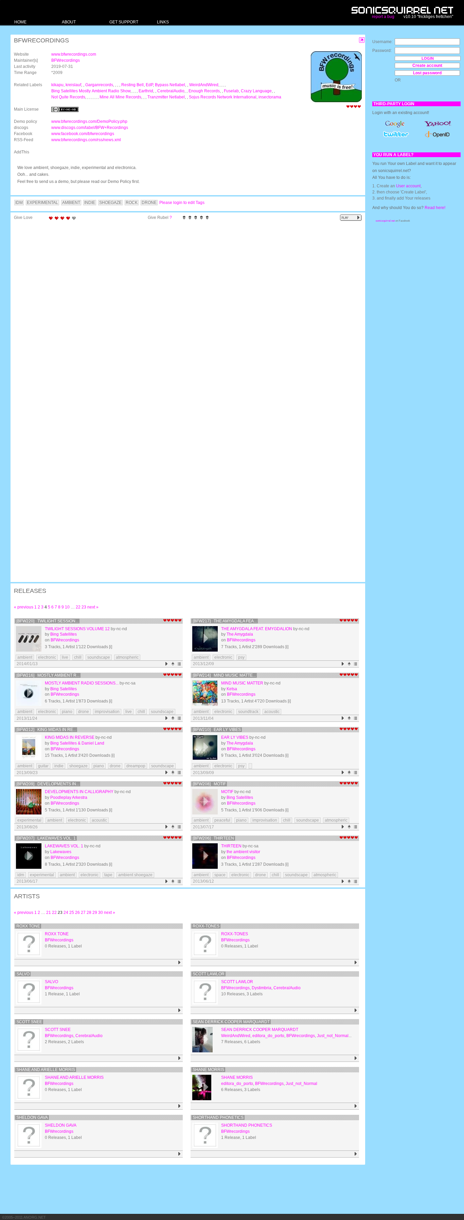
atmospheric (127, 657)
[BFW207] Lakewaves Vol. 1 (46, 838)
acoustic (272, 711)
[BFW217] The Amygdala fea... (225, 621)
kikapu (57, 84)
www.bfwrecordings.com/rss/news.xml (86, 139)
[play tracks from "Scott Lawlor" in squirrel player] (356, 1010)
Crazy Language (256, 91)
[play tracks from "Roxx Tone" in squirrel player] (179, 962)
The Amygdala (240, 634)
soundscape (98, 657)
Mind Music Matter (242, 683)
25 (71, 912)
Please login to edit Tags (181, 202)
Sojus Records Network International (222, 97)
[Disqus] (184, 312)
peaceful (222, 820)
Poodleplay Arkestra (68, 797)
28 (89, 912)
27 (83, 912)
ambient (24, 657)
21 (48, 912)
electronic (47, 657)
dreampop (135, 766)
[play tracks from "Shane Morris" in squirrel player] (356, 1106)
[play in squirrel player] (28, 639)
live (65, 657)
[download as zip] (173, 664)
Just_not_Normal (333, 1035)
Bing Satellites (63, 634)
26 (77, 912)
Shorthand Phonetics (218, 1117)
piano (67, 711)
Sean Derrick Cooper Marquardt (231, 1021)
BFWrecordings (65, 60)
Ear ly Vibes (234, 737)
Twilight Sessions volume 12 (77, 628)
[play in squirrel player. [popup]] (351, 217)
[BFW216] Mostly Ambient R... (47, 675)
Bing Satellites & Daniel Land (77, 743)
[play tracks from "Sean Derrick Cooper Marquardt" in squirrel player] (356, 1058)
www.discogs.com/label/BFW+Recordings (89, 127)
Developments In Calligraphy (79, 791)
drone (83, 711)
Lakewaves (60, 851)
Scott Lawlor (209, 974)
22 (78, 607)
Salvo (23, 974)
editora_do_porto (268, 1035)
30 (100, 912)
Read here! (435, 207)
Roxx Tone (28, 926)
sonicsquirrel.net (385, 220)
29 (94, 912)
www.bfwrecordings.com (73, 54)
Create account (427, 65)
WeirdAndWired (203, 84)
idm (20, 874)
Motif (227, 791)
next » (93, 607)
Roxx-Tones (206, 926)
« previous (23, 607)
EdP (149, 84)
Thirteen (231, 846)
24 (66, 912)
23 (84, 607)
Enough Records (204, 91)
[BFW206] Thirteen (213, 838)
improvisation (107, 711)
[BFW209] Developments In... (47, 784)
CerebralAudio (170, 91)
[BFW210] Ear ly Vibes (217, 729)
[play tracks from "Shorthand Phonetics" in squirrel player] (356, 1154)
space (220, 874)
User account (408, 186)
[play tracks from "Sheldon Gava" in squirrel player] (179, 1154)
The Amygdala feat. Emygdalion (256, 628)
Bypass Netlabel (170, 84)
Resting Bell (132, 84)
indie (59, 766)
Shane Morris (208, 1069)
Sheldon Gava (32, 1117)
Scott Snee (29, 1021)
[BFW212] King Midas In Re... (46, 729)
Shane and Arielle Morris (45, 1069)
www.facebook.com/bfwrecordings (82, 133)
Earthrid (146, 91)
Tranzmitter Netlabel (166, 97)
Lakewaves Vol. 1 (64, 846)
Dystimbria (261, 988)
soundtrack (248, 711)
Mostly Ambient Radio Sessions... (82, 683)
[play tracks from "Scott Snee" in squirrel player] (179, 1058)
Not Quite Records (68, 97)
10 (67, 607)
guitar (43, 766)
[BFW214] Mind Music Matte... (224, 675)
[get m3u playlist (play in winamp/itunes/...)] (179, 664)
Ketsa (232, 689)
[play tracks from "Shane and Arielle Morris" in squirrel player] (179, 1106)
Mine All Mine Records (120, 97)
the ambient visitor (243, 851)
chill (78, 657)
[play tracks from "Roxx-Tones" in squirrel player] (356, 962)
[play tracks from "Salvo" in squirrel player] (179, 1010)
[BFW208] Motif (209, 784)
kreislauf (73, 84)
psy (241, 657)
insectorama (269, 97)
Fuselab (231, 91)
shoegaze (78, 766)
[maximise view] (362, 40)
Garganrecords (99, 84)
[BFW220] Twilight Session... (47, 621)
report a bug (383, 16)
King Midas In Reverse (69, 737)
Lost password (427, 73)
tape (108, 874)
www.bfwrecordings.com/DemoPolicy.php (89, 121)
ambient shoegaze (135, 874)
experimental (29, 820)
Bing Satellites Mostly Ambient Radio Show (90, 91)
